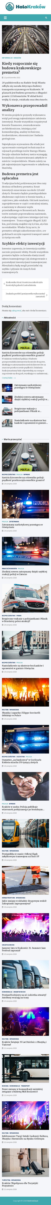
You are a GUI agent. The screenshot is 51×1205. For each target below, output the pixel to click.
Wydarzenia (14, 710)
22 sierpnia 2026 (10, 1048)
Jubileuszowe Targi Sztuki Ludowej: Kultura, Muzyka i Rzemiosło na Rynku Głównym (25, 1137)
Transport (25, 1086)
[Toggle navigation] (5, 17)
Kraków (17, 58)
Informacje (7, 58)
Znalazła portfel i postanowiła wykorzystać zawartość (25, 295)
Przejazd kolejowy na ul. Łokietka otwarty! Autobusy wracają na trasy (24, 996)
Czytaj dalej (7, 378)
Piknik (18, 616)
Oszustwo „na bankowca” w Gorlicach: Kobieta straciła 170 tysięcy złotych (21, 761)
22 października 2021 (12, 77)
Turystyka (6, 1180)
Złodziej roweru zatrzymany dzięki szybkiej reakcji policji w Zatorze (30, 399)
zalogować (16, 310)
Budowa (5, 1086)
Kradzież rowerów (9, 568)
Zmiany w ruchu (19, 992)
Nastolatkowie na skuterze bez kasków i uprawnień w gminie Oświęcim (30, 423)
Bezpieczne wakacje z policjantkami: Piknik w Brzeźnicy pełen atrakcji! (27, 411)
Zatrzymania (14, 522)
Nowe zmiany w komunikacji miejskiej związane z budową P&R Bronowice (22, 1090)
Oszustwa (20, 757)
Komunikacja (7, 992)
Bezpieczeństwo (8, 474)
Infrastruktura (8, 898)
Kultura (5, 710)
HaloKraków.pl (32, 1201)
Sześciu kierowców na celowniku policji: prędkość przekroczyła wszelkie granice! (23, 354)
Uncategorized (8, 945)
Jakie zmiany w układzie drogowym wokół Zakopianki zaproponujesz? (24, 902)
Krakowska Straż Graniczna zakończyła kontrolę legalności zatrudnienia (24, 283)
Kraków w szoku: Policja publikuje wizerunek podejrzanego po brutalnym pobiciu (22, 809)
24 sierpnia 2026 (10, 483)
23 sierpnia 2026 (10, 954)
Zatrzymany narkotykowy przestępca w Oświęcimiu (27, 386)
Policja (19, 474)
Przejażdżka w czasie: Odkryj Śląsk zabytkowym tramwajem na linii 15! (20, 855)
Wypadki (27, 474)
